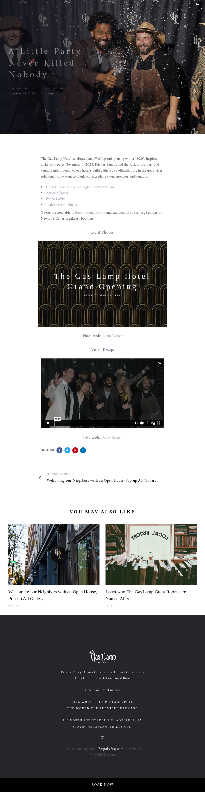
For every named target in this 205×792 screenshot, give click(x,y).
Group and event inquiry (102, 690)
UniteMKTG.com (102, 755)
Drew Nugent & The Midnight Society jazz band (81, 187)
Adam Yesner (112, 336)
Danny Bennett (112, 438)
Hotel (110, 606)
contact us (126, 213)
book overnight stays (90, 213)
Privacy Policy (71, 672)
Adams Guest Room (97, 672)
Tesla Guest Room (87, 678)
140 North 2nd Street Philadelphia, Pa (102, 720)
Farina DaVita (55, 199)
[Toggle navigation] (167, 4)
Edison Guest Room (117, 678)
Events (50, 93)
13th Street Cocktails (61, 205)
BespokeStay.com (110, 749)
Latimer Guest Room (129, 672)
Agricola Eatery (57, 193)
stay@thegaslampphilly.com (102, 726)
